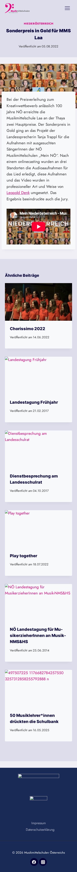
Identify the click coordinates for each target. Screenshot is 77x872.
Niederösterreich (38, 24)
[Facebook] (34, 862)
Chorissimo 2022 (27, 328)
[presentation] (38, 302)
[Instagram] (43, 862)
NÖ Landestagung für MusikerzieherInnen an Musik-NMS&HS (38, 635)
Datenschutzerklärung (40, 829)
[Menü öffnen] (67, 8)
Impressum (38, 823)
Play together (23, 555)
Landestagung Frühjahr (34, 402)
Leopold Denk (18, 192)
